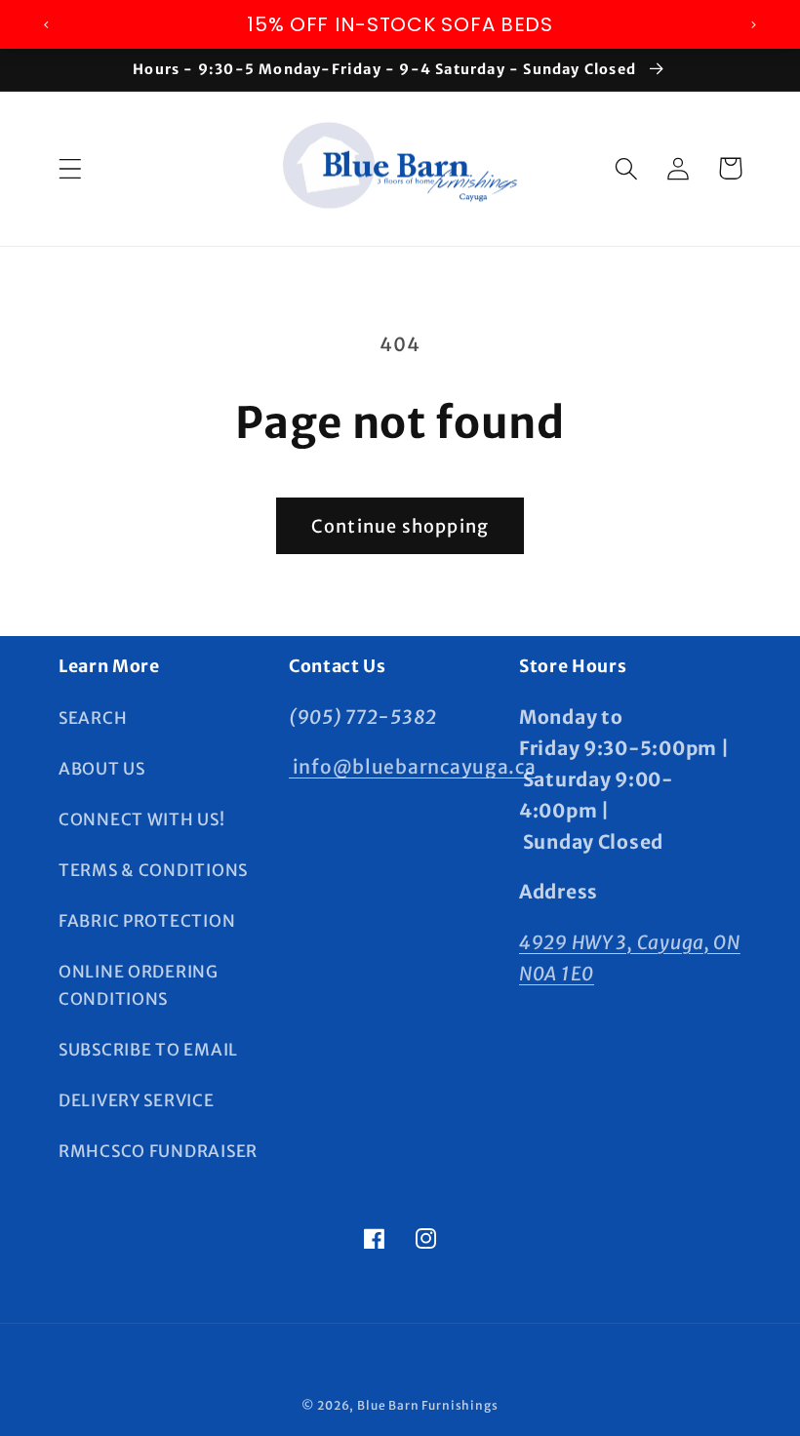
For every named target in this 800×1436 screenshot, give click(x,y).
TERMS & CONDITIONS (153, 870)
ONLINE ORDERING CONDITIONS (139, 985)
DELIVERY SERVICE (137, 1100)
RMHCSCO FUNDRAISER (158, 1151)
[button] (71, 168)
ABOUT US (102, 768)
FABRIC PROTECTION (147, 921)
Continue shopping (400, 526)
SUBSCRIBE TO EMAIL (148, 1049)
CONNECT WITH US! (142, 819)
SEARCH (93, 718)
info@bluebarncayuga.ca (413, 766)
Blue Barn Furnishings (428, 1405)
